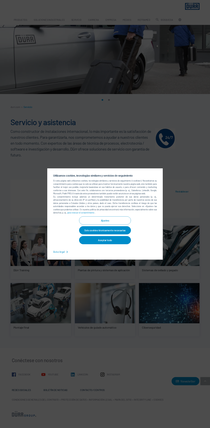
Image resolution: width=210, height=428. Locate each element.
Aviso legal (59, 251)
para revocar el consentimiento (81, 212)
